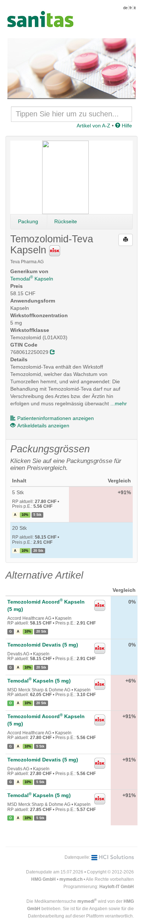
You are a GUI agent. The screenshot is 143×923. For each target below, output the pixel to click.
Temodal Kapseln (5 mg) (39, 681)
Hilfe (126, 126)
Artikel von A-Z (93, 126)
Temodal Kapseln (31, 279)
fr (130, 8)
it (135, 8)
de (125, 8)
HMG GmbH (43, 879)
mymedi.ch (70, 879)
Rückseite (65, 221)
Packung (28, 221)
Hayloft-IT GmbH (116, 886)
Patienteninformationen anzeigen (55, 418)
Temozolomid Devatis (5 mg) (42, 645)
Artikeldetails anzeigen (43, 425)
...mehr (118, 403)
